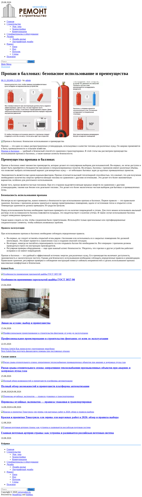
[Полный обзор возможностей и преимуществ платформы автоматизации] (37, 381)
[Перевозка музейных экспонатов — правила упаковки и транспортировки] (37, 396)
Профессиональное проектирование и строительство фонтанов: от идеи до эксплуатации (54, 338)
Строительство (14, 24)
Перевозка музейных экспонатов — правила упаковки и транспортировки (46, 401)
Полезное (11, 56)
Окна (14, 46)
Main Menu (6, 64)
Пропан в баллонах (10, 151)
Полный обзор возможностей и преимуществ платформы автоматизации (45, 386)
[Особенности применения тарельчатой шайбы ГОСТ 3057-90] (31, 274)
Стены (15, 54)
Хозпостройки (19, 29)
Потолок (16, 51)
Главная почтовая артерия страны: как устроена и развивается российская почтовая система (57, 432)
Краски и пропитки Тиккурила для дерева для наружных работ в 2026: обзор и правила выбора (60, 417)
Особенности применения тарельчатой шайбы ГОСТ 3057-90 (38, 279)
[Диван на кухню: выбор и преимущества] (25, 317)
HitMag (29, 494)
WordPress (17, 494)
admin (28, 80)
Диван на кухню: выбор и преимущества (25, 322)
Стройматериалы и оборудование (22, 34)
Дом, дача (16, 26)
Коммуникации (19, 31)
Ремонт (10, 44)
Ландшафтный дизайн (22, 41)
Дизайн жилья (19, 39)
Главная (10, 21)
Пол (14, 49)
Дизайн (10, 36)
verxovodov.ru (24, 492)
